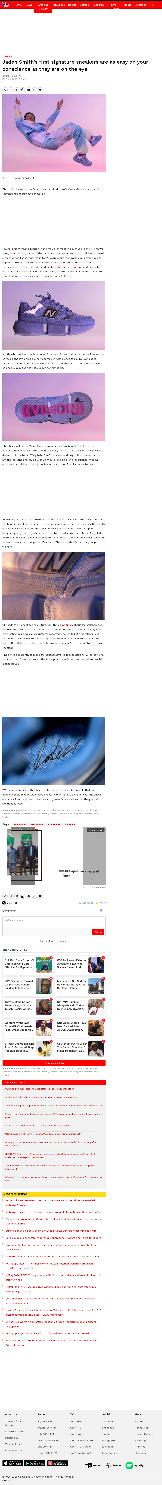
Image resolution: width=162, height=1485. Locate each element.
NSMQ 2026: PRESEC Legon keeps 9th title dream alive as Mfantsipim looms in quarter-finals (54, 1277)
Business (59, 4)
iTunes (117, 1465)
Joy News (75, 1421)
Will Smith (70, 824)
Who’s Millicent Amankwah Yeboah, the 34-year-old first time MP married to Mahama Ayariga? (52, 1202)
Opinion (84, 4)
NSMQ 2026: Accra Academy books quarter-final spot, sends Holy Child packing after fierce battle (51, 1145)
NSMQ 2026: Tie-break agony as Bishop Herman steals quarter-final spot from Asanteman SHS (54, 1180)
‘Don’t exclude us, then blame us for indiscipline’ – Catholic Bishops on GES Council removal (52, 1343)
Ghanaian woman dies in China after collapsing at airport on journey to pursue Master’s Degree (54, 1221)
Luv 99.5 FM (44, 1446)
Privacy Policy (13, 1450)
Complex (67, 624)
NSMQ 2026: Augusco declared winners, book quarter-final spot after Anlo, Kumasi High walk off (51, 1289)
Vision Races (54, 824)
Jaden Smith (17, 253)
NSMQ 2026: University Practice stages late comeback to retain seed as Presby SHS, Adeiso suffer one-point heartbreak (50, 1157)
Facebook (108, 1427)
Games (139, 1421)
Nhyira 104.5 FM (47, 1452)
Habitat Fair (142, 1427)
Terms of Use (13, 1444)
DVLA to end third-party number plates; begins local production (39, 1090)
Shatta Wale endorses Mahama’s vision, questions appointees (38, 1127)
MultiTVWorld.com (81, 1440)
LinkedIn (107, 1446)
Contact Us (12, 1437)
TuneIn (96, 1465)
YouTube (107, 1421)
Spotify (138, 1465)
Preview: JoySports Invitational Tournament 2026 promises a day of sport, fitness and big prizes (53, 1117)
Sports (72, 4)
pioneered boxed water (26, 267)
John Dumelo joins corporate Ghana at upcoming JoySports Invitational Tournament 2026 (53, 1107)
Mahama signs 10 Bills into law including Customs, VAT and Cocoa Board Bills (53, 1256)
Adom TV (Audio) (80, 1446)
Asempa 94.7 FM (47, 1440)
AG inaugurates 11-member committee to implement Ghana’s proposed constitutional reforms (49, 1266)
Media (127, 4)
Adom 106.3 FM (46, 1427)
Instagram (108, 1440)
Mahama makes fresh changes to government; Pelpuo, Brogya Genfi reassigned (54, 1212)
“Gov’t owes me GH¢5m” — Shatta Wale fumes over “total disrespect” (43, 1135)
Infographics (109, 1452)
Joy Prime (76, 1433)
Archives (140, 1446)
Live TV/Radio (113, 6)
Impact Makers (144, 1433)
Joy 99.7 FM (44, 1421)
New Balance (37, 824)
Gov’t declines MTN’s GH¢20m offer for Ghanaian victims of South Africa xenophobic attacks (50, 1301)
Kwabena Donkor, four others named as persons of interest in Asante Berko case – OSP (51, 1247)
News (28, 4)
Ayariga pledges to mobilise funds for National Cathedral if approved (47, 1333)
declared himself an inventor (64, 267)
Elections (140, 4)
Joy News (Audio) (80, 1452)
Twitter (106, 1433)
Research (98, 4)
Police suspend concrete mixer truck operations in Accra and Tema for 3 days (53, 1237)
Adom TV (75, 1427)
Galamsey (140, 1440)
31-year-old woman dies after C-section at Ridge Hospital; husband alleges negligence (51, 1324)
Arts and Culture (43, 6)
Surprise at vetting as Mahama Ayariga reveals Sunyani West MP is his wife (51, 1230)
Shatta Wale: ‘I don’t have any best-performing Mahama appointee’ (41, 1099)
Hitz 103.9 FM (45, 1433)
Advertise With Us (16, 1431)
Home (18, 4)
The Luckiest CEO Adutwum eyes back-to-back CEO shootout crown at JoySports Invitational (49, 1169)
